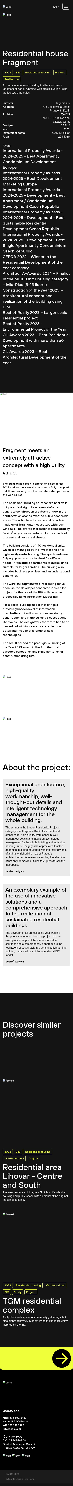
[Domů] (13, 6)
